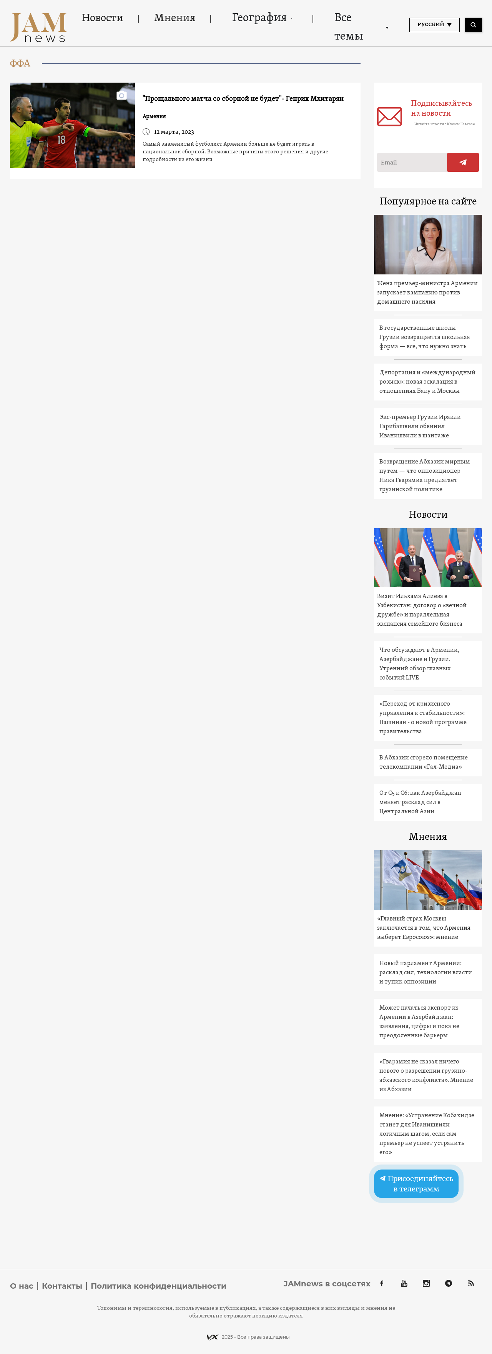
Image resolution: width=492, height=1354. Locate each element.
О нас (21, 1286)
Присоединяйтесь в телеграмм (419, 1183)
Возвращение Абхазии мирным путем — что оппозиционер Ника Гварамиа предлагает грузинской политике (424, 475)
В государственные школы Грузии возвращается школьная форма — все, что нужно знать (424, 337)
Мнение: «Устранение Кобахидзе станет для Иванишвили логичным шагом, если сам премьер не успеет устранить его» (426, 1134)
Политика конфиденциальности (158, 1286)
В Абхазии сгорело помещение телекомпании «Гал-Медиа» (423, 762)
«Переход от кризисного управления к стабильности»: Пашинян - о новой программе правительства (423, 718)
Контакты (62, 1286)
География (259, 18)
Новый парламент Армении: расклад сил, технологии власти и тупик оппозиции (425, 973)
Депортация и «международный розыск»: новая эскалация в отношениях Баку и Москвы (427, 382)
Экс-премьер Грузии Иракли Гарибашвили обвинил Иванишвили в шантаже (420, 427)
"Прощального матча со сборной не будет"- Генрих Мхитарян (243, 99)
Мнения (175, 18)
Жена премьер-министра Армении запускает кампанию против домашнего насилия (427, 293)
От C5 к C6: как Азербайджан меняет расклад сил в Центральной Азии (420, 802)
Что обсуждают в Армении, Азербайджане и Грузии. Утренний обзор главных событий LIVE (419, 664)
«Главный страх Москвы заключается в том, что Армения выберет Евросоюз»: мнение (423, 928)
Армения (154, 116)
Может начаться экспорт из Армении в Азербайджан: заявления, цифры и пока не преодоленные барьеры (419, 1022)
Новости (102, 18)
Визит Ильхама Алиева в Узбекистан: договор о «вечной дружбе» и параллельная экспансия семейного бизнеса (422, 610)
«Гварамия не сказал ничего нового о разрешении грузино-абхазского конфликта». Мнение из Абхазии (426, 1075)
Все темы (348, 27)
